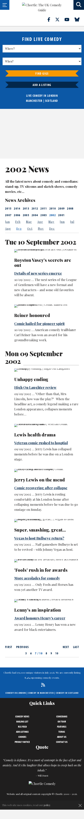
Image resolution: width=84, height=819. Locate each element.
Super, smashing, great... (40, 530)
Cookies (22, 737)
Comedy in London (15, 692)
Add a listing (42, 85)
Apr (40, 222)
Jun (62, 222)
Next (66, 647)
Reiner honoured (32, 315)
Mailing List (22, 721)
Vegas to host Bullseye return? (39, 538)
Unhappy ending (31, 379)
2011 (43, 208)
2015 (8, 208)
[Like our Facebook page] (51, 19)
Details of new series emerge (38, 273)
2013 (26, 208)
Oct (29, 228)
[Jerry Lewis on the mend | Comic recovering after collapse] (46, 470)
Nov (41, 228)
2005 (26, 215)
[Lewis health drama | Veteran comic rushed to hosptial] (46, 425)
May (51, 222)
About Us (61, 737)
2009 (61, 208)
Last (76, 647)
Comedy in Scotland (67, 692)
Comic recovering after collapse (40, 488)
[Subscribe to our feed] (42, 685)
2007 (8, 215)
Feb (18, 222)
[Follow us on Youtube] (69, 19)
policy (47, 805)
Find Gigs (41, 73)
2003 (43, 215)
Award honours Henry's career (39, 618)
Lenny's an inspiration (37, 610)
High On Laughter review (35, 387)
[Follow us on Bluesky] (79, 19)
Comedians (61, 716)
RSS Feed (22, 726)
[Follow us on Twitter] (59, 19)
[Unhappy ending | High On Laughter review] (46, 370)
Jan (7, 222)
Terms (61, 731)
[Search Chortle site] (78, 5)
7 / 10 (39, 653)
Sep (19, 228)
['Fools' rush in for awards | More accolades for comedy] (46, 560)
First (8, 647)
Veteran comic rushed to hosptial (41, 443)
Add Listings (22, 731)
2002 (52, 215)
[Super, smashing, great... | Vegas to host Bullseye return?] (46, 520)
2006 (17, 215)
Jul (72, 222)
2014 (17, 208)
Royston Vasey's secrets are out (42, 262)
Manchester (34, 101)
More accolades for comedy (37, 578)
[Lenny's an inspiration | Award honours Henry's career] (46, 600)
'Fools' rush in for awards (41, 570)
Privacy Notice (22, 742)
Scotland (51, 101)
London (52, 96)
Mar (29, 222)
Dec (52, 228)
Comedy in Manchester (41, 692)
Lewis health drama (34, 435)
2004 (35, 215)
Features (61, 726)
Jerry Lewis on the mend (39, 480)
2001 (61, 215)
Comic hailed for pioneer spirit (39, 323)
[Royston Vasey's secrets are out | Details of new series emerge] (46, 250)
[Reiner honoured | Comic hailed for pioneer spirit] (46, 306)
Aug (8, 228)
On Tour (62, 721)
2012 (35, 208)
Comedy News (22, 716)
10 (57, 653)
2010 (52, 208)
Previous (22, 647)
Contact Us (62, 742)
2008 (70, 208)
